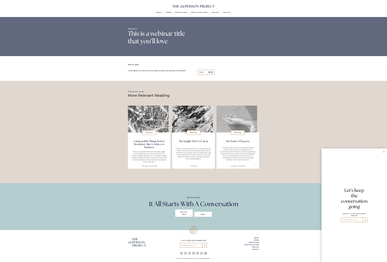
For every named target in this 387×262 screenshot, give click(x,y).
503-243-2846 (184, 213)
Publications (181, 12)
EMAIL (203, 214)
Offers (168, 12)
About (159, 12)
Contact (227, 12)
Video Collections (199, 12)
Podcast (215, 12)
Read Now (149, 132)
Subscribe (204, 245)
